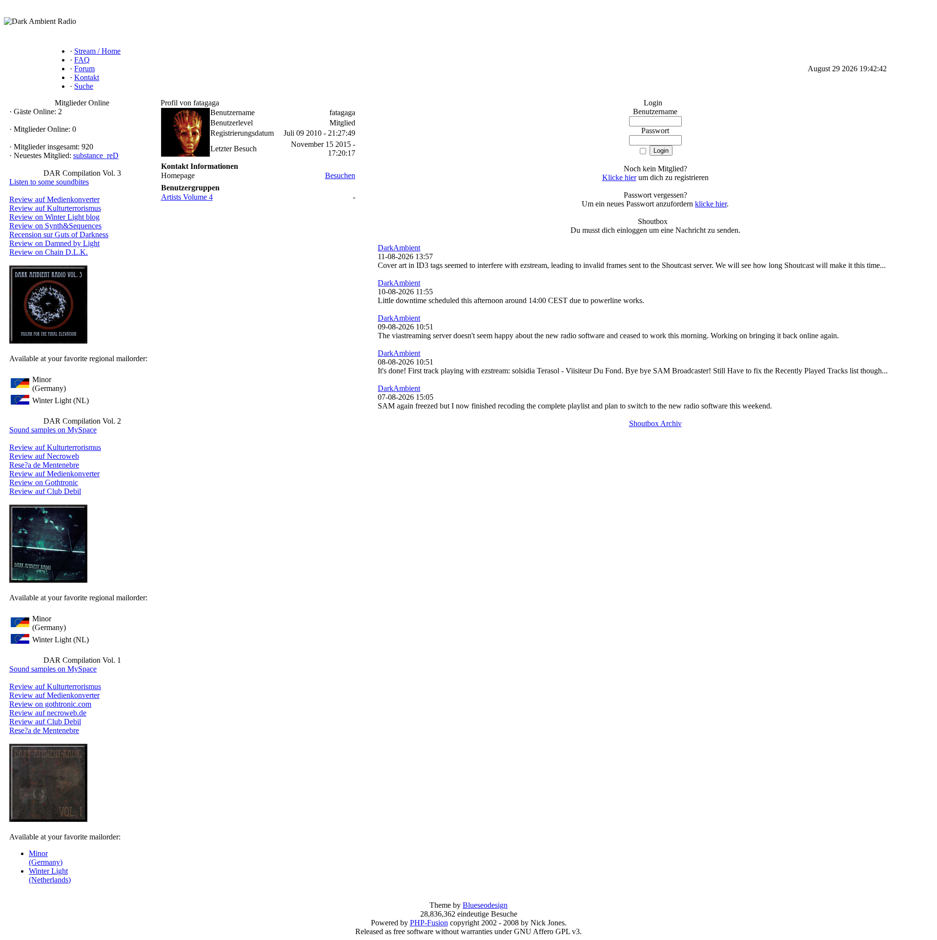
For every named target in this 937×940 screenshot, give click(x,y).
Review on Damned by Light (54, 243)
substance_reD (96, 155)
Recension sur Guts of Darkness (58, 234)
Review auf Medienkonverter (54, 199)
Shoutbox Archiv (655, 423)
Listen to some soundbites (49, 182)
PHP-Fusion (429, 923)
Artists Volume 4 (187, 197)
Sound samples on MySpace (53, 430)
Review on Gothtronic (43, 482)
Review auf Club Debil (45, 491)
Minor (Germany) (45, 857)
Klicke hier (619, 177)
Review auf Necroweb (44, 456)
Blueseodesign (485, 905)
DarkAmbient (399, 248)
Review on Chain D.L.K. (48, 252)
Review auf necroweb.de (47, 713)
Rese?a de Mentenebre (44, 465)
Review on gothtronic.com (50, 704)
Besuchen (340, 175)
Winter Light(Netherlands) (50, 875)
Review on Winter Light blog (54, 217)
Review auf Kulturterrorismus (55, 208)
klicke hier (711, 204)
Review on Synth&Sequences (55, 226)
